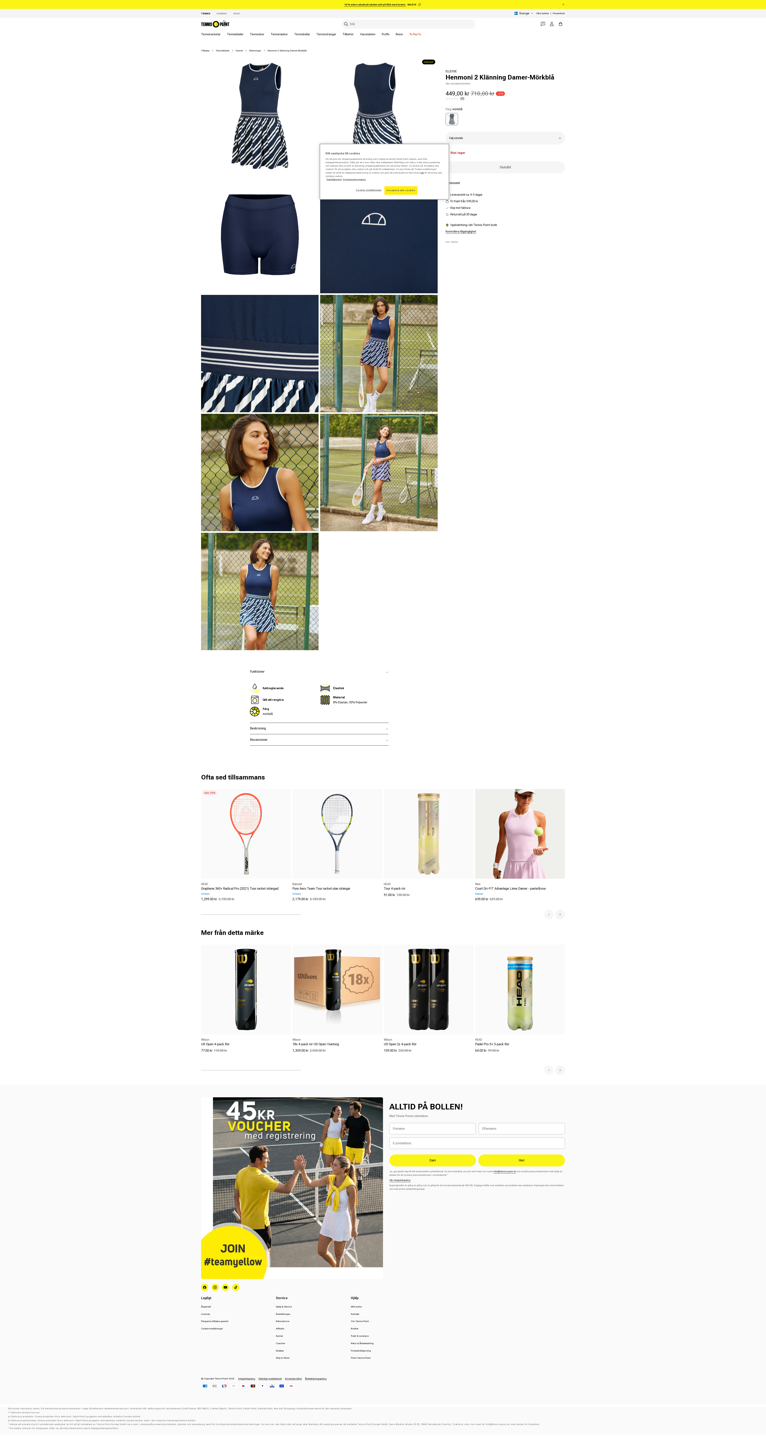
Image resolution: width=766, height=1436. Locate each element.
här (422, 172)
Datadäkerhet (334, 179)
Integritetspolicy (246, 1378)
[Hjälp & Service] (543, 24)
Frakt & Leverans (360, 1336)
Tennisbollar (302, 34)
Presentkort (559, 13)
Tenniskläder (235, 34)
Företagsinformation (354, 179)
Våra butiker (542, 13)
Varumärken (367, 34)
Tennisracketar (211, 34)
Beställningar (283, 1314)
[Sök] (346, 24)
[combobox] (408, 24)
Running (222, 13)
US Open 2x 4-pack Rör (400, 1044)
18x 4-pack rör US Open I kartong (315, 1044)
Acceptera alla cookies (401, 190)
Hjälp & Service (284, 1306)
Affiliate (280, 1328)
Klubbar (280, 1350)
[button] (549, 914)
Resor (399, 34)
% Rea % (415, 34)
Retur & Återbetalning (362, 1343)
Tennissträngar (326, 34)
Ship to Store (282, 1357)
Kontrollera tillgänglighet (461, 231)
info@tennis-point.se (505, 1171)
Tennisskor (257, 34)
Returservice (282, 1321)
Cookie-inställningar (212, 1328)
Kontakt (355, 1314)
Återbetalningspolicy (316, 1378)
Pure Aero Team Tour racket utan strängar (321, 888)
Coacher (280, 1343)
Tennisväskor (279, 34)
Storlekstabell (453, 182)
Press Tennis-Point (361, 1357)
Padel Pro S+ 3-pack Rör (492, 1044)
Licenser (205, 1314)
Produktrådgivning (361, 1350)
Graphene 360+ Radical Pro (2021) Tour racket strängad (239, 888)
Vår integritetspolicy (400, 1180)
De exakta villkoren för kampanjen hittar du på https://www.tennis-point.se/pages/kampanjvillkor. (64, 1428)
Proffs (385, 34)
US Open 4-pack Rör (215, 1044)
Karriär (279, 1336)
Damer (239, 50)
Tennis (205, 13)
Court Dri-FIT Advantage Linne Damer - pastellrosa (510, 888)
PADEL (236, 13)
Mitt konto (356, 1306)
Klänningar (255, 50)
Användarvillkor (293, 1378)
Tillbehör (348, 34)
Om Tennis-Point (360, 1321)
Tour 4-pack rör (394, 888)
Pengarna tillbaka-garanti (214, 1321)
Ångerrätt (206, 1306)
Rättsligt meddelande (270, 1378)
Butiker (354, 1328)
